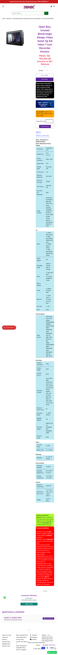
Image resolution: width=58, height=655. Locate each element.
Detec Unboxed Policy (22, 635)
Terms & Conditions (21, 649)
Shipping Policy (6, 643)
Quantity (41, 70)
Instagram (34, 637)
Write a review (29, 604)
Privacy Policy (20, 639)
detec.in (40, 648)
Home (3, 18)
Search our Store (6, 635)
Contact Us (5, 637)
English (38, 645)
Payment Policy (6, 641)
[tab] (38, 132)
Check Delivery (45, 126)
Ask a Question (49, 618)
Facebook (34, 635)
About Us (4, 639)
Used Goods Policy (21, 637)
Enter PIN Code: (41, 121)
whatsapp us (49, 521)
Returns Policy (6, 646)
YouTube (34, 639)
